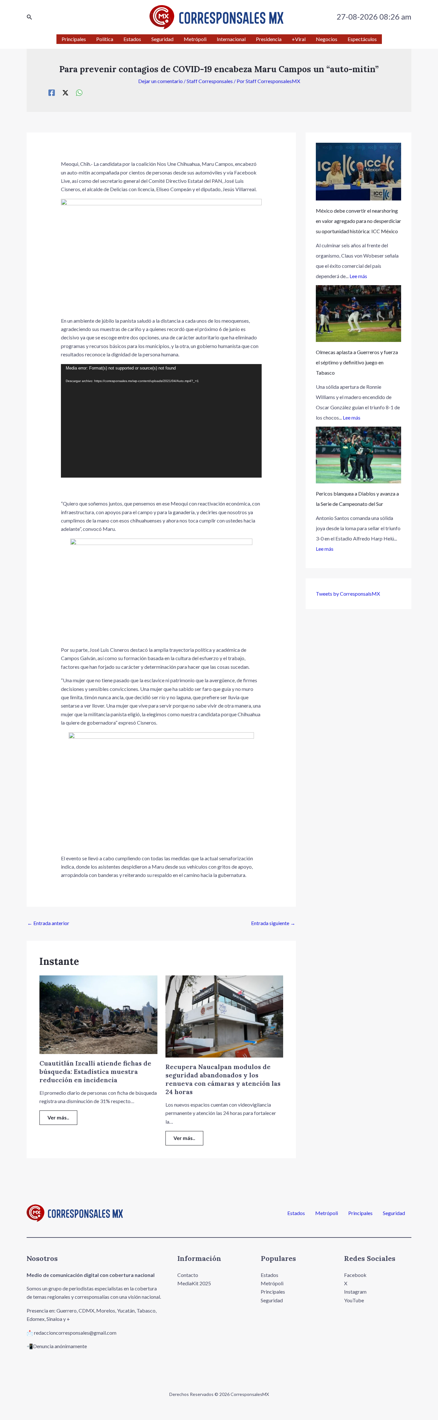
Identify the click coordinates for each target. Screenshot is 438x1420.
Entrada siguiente (273, 923)
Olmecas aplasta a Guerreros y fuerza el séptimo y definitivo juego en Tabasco (357, 362)
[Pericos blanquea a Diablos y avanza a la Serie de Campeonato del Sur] (358, 455)
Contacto (187, 1275)
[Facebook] (51, 92)
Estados (296, 1213)
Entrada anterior (48, 923)
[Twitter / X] (65, 92)
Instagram (355, 1291)
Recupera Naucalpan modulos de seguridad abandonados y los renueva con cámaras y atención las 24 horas (223, 1079)
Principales (360, 1213)
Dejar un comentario (160, 81)
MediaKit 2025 (194, 1283)
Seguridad (394, 1213)
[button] (29, 17)
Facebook (355, 1275)
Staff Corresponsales (210, 81)
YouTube (354, 1300)
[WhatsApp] (79, 92)
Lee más (358, 276)
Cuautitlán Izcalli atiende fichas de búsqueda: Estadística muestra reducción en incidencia (95, 1071)
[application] (161, 421)
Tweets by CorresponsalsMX (348, 594)
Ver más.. (58, 1117)
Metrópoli (326, 1213)
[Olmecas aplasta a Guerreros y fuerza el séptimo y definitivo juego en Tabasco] (358, 313)
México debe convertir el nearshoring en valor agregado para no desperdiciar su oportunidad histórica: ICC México (358, 221)
